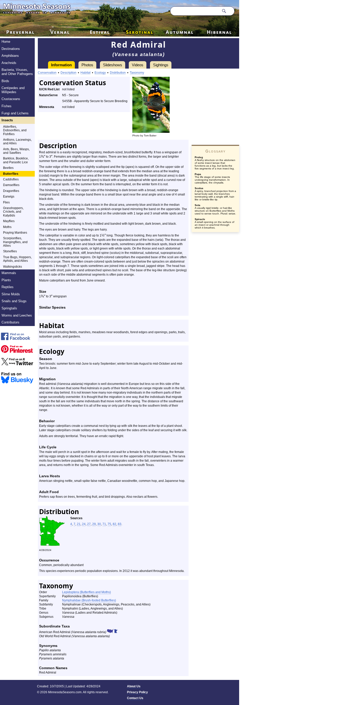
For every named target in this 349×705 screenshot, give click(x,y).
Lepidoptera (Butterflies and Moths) (86, 592)
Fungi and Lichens (15, 113)
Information (61, 65)
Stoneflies (10, 251)
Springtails (9, 308)
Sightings (160, 65)
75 (109, 524)
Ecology (100, 72)
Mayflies (9, 221)
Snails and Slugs (14, 301)
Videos (137, 65)
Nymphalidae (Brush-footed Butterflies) (89, 600)
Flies (6, 202)
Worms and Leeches (17, 315)
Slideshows (112, 65)
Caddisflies (11, 179)
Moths (7, 227)
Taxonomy (137, 72)
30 (99, 524)
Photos (87, 65)
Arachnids (9, 63)
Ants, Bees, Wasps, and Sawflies (16, 151)
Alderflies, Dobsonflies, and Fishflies (15, 130)
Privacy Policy (137, 692)
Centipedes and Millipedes (13, 90)
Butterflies (10, 174)
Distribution (118, 72)
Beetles (8, 168)
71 (104, 524)
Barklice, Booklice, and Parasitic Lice (16, 160)
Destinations (11, 49)
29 (94, 524)
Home (6, 42)
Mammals (9, 273)
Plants (6, 280)
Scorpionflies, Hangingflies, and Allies (15, 241)
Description (68, 72)
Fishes (6, 106)
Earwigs (8, 196)
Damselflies (11, 185)
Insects (7, 120)
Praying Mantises (15, 232)
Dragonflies (11, 191)
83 (119, 524)
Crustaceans (11, 99)
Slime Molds (11, 294)
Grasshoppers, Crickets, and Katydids (13, 211)
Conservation (47, 72)
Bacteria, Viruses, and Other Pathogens (17, 72)
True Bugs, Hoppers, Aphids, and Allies (17, 259)
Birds (5, 81)
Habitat (85, 72)
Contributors (10, 322)
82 (114, 524)
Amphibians (10, 56)
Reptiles (8, 287)
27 (89, 524)
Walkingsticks (12, 266)
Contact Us (135, 698)
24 (84, 524)
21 (78, 524)
